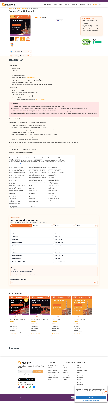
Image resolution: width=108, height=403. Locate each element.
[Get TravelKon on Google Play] (30, 379)
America (65, 367)
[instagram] (24, 387)
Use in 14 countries (35, 333)
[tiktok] (27, 387)
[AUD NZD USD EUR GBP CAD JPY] (89, 5)
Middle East (65, 372)
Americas (79, 367)
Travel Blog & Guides (53, 365)
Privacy (49, 379)
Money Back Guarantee (53, 381)
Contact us (50, 369)
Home (10, 8)
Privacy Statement (95, 400)
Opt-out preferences (87, 400)
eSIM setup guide (31, 77)
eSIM (14, 8)
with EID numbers (40, 99)
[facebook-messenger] (34, 387)
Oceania (65, 374)
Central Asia (80, 374)
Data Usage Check (52, 376)
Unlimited (65, 379)
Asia (64, 369)
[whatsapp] (31, 387)
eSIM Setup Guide (52, 374)
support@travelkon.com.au (26, 384)
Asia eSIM (18, 8)
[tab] (21, 225)
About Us (50, 367)
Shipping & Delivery (52, 370)
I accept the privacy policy (24, 374)
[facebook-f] (20, 387)
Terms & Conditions (53, 377)
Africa (64, 365)
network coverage (20, 112)
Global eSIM (80, 384)
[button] (105, 387)
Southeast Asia (66, 377)
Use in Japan (13, 333)
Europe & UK (65, 370)
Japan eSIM (24, 8)
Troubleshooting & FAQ (53, 372)
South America (66, 376)
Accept (91, 397)
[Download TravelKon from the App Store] (22, 379)
